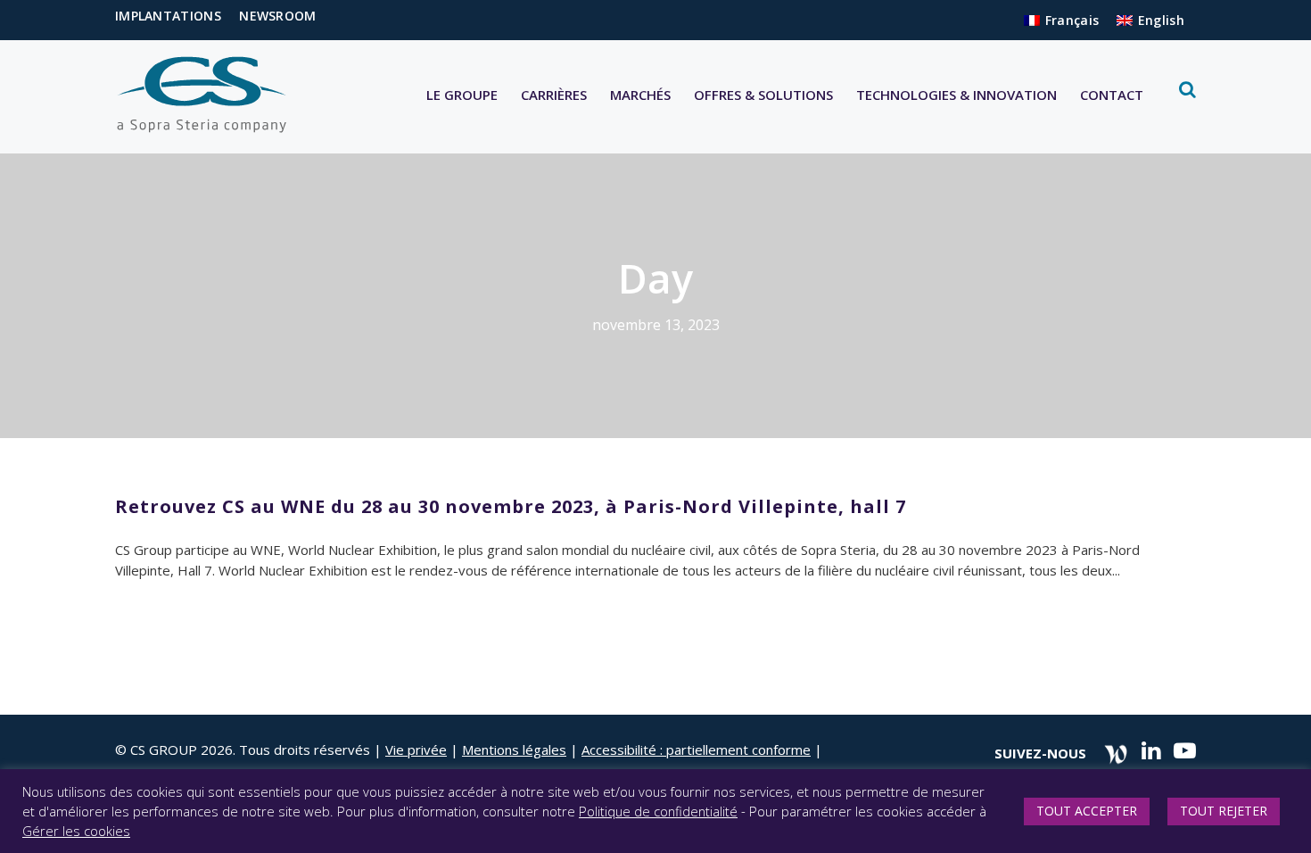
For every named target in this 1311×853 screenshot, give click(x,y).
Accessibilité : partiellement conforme (696, 749)
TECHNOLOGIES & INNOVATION (956, 95)
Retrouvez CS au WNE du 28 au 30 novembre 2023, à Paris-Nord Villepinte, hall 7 (510, 506)
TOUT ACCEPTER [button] (1086, 810)
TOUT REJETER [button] (1223, 810)
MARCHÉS (640, 95)
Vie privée (416, 749)
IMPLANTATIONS (168, 15)
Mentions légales (514, 749)
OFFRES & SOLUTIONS (763, 95)
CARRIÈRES (554, 95)
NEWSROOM (277, 15)
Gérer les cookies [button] (76, 831)
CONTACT (1111, 95)
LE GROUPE (462, 95)
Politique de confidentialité (658, 811)
